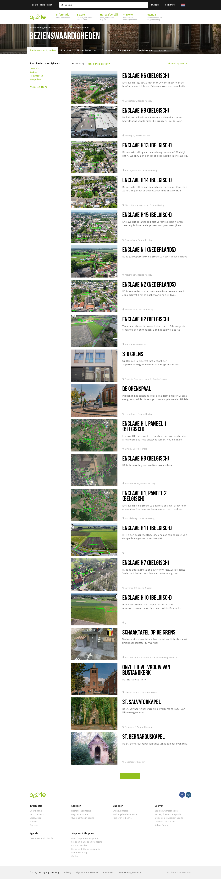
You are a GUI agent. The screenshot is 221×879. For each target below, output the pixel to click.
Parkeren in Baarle (122, 817)
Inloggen (155, 4)
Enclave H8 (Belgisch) (145, 458)
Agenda (34, 833)
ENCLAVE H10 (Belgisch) (147, 597)
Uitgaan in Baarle (80, 814)
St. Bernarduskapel (143, 736)
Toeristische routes (165, 821)
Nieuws (33, 821)
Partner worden (79, 845)
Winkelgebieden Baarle (125, 814)
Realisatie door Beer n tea (179, 872)
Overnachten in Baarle (82, 817)
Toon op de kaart (180, 63)
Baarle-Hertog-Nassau (42, 4)
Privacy (67, 872)
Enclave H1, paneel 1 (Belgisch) (144, 426)
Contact (34, 824)
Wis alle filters (38, 86)
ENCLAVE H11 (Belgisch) (147, 527)
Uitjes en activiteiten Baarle (169, 817)
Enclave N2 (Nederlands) (149, 284)
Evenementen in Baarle (41, 838)
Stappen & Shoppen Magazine (86, 841)
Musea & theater (86, 50)
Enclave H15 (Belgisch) (147, 214)
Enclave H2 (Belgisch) (145, 319)
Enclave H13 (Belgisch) (147, 145)
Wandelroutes (145, 50)
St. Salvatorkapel (141, 701)
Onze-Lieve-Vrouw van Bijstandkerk (146, 669)
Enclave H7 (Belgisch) (145, 562)
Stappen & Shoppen (82, 833)
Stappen (76, 805)
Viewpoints (35, 79)
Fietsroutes (124, 50)
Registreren (170, 4)
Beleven (159, 805)
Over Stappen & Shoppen (84, 838)
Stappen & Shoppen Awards (85, 848)
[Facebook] (182, 795)
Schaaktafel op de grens (149, 632)
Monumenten (36, 75)
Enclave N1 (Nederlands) (149, 249)
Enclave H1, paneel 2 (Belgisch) (144, 496)
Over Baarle (36, 810)
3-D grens (132, 353)
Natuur (163, 50)
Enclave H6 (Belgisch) (145, 75)
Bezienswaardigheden (43, 50)
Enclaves (66, 50)
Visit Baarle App (79, 852)
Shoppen (118, 805)
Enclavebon (36, 817)
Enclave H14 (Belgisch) (147, 179)
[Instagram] (188, 795)
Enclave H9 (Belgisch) (145, 110)
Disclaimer (108, 872)
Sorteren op (78, 63)
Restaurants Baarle (81, 810)
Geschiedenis (37, 814)
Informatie (36, 805)
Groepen (107, 50)
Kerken (33, 72)
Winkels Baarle (120, 810)
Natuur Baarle (162, 824)
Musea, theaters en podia (168, 814)
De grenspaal (136, 388)
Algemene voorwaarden (87, 872)
